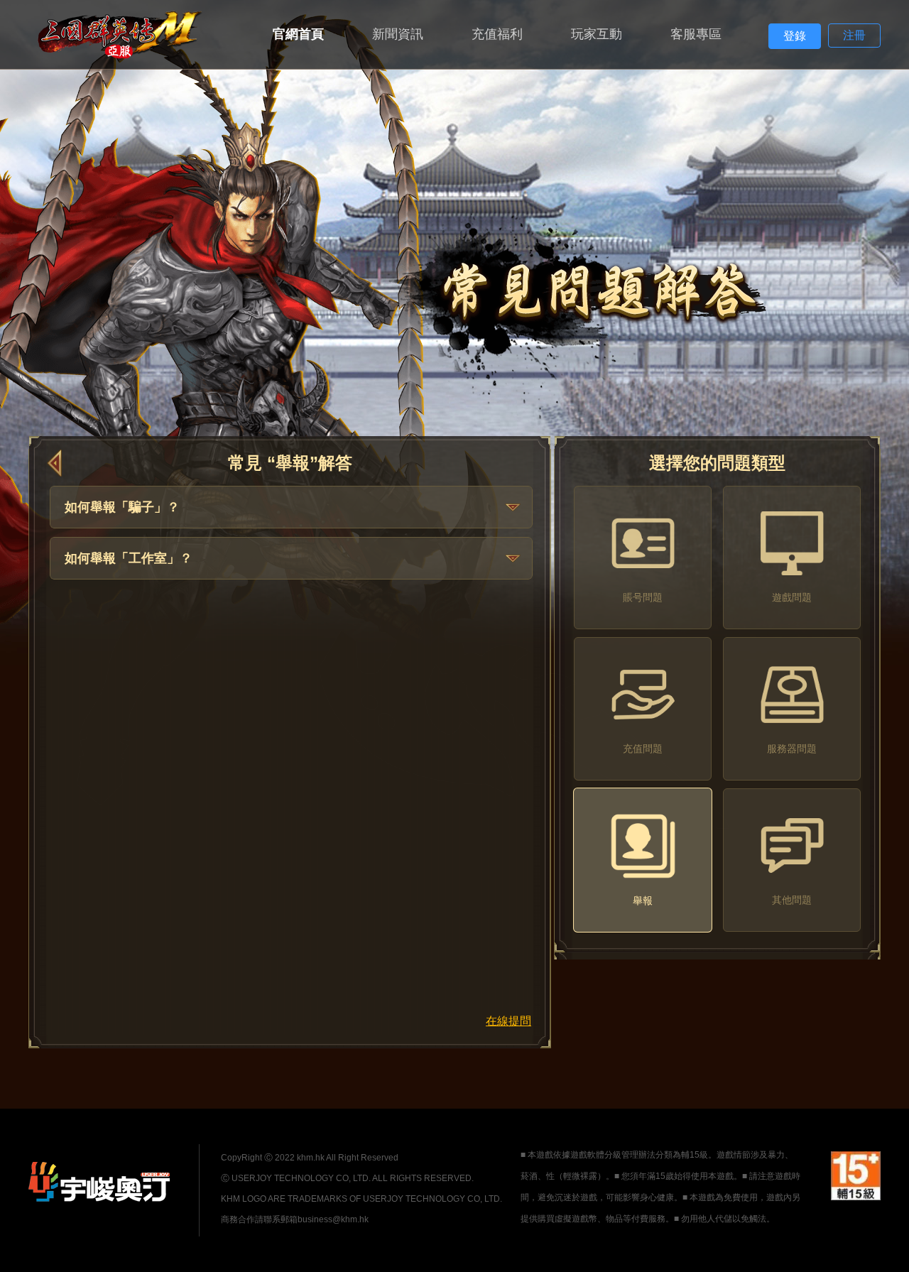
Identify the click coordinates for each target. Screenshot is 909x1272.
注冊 (854, 35)
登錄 (794, 36)
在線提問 (508, 1021)
